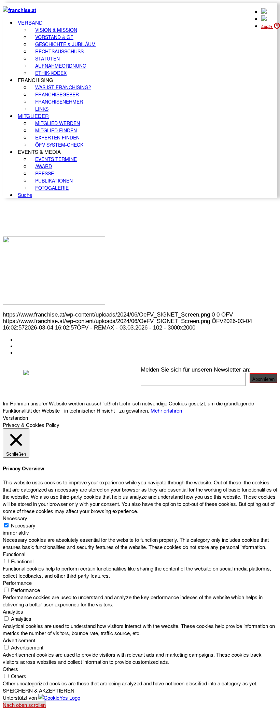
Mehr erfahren (166, 410)
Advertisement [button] (19, 640)
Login (267, 26)
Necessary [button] (15, 518)
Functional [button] (14, 554)
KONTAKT (29, 340)
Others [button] (10, 668)
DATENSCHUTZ (37, 353)
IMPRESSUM (33, 346)
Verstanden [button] (15, 417)
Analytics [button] (13, 611)
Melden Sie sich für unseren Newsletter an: (196, 369)
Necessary (23, 525)
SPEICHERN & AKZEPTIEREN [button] (38, 690)
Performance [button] (17, 582)
